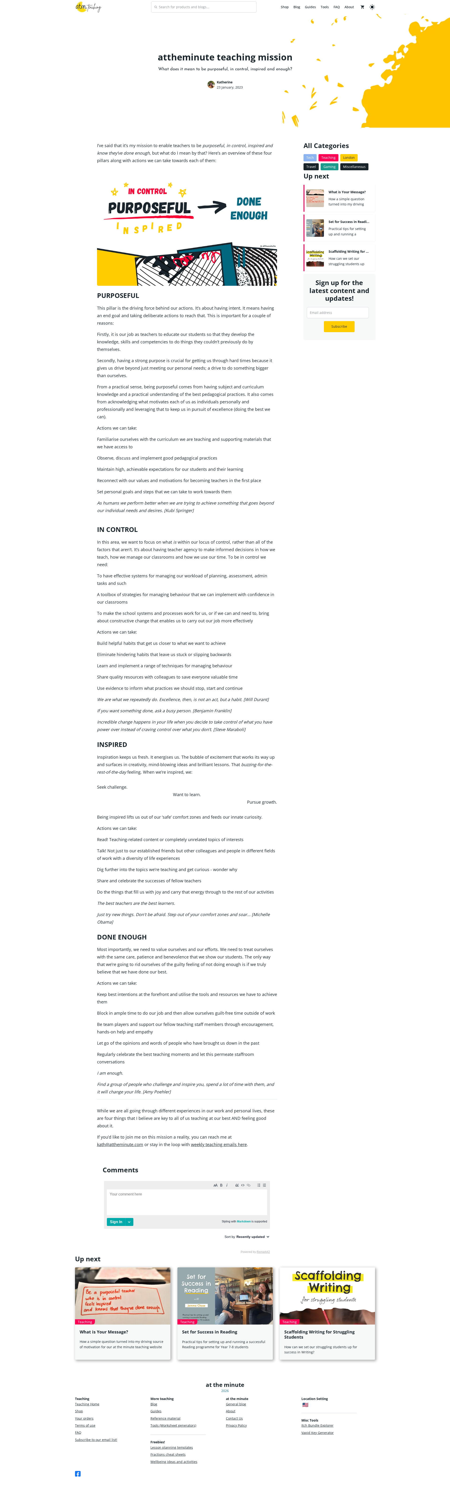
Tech (310, 157)
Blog (296, 7)
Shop (285, 7)
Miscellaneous (354, 166)
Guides (310, 7)
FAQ (337, 7)
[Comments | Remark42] (187, 1217)
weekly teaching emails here (219, 1144)
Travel (311, 166)
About (349, 7)
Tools (325, 7)
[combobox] (204, 7)
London (349, 157)
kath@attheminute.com (120, 1144)
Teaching (328, 157)
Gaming (329, 166)
